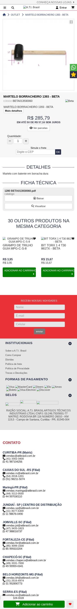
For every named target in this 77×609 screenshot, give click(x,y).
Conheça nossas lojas (55, 2)
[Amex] (57, 387)
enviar (39, 331)
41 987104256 (13, 461)
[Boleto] (11, 390)
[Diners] (38, 387)
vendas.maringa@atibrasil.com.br (25, 490)
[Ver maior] (71, 22)
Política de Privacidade (17, 368)
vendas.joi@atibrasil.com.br (22, 525)
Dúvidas (9, 359)
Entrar (62, 7)
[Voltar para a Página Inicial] (4, 15)
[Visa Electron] (26, 390)
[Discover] (43, 390)
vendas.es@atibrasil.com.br (22, 595)
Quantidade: (14, 136)
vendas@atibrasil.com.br (20, 455)
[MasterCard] (23, 387)
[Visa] (10, 387)
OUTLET (15, 15)
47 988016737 (13, 531)
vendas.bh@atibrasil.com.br (22, 577)
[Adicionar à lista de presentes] (70, 604)
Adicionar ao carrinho (36, 604)
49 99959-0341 (14, 566)
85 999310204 (13, 548)
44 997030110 (13, 496)
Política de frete (13, 364)
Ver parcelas (40, 128)
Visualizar (40, 206)
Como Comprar (13, 355)
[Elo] (47, 387)
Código (7, 101)
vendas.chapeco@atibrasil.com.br (26, 560)
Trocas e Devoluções (16, 373)
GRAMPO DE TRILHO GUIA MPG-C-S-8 (18, 247)
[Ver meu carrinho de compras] (72, 7)
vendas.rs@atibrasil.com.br (22, 473)
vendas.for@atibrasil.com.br (22, 542)
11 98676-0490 (14, 513)
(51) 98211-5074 (15, 479)
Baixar (40, 198)
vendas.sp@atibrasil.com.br (22, 507)
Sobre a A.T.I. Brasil (15, 351)
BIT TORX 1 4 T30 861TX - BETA (53, 247)
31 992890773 (13, 583)
